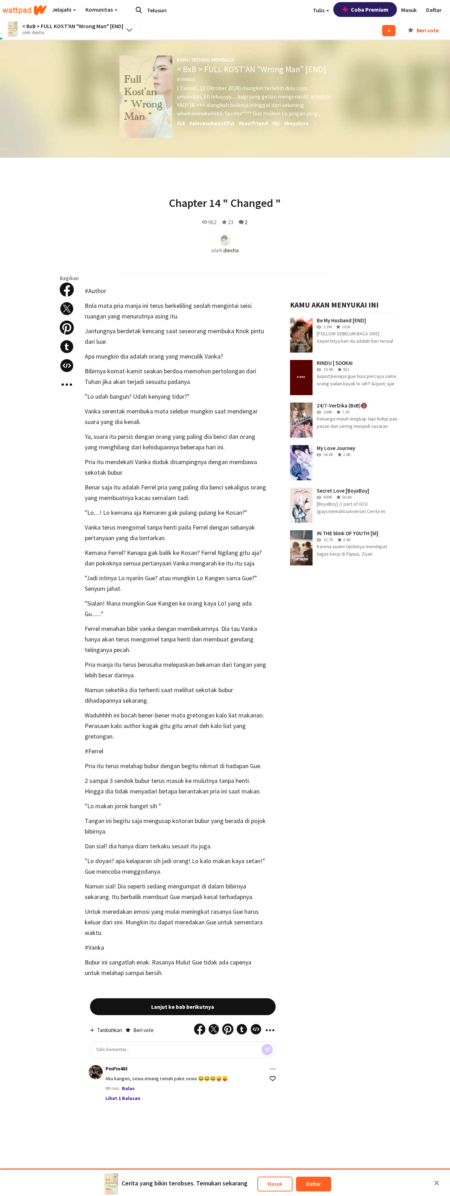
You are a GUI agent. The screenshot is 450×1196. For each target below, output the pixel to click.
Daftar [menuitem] (434, 9)
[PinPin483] (96, 1072)
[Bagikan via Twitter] (67, 309)
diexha (231, 250)
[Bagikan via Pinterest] (67, 328)
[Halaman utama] (24, 10)
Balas (128, 1088)
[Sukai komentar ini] (273, 1079)
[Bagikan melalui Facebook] (67, 290)
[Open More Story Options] (67, 385)
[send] (267, 1049)
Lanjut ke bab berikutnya (182, 1006)
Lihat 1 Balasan (122, 1098)
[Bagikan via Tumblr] (67, 347)
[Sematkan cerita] (67, 366)
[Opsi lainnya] (272, 1069)
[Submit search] (139, 9)
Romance (186, 79)
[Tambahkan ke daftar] (389, 30)
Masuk (275, 1184)
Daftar (313, 1184)
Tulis (319, 10)
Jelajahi (62, 9)
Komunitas (99, 9)
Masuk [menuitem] (409, 9)
